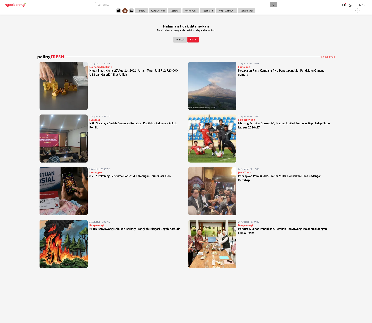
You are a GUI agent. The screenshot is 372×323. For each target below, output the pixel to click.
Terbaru (141, 10)
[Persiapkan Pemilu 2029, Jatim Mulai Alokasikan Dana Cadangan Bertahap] (212, 191)
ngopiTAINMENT (227, 10)
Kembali (180, 39)
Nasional (174, 10)
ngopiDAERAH (158, 10)
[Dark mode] (349, 5)
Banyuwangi (96, 225)
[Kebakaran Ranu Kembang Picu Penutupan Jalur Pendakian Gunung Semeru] (212, 86)
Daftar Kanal (246, 10)
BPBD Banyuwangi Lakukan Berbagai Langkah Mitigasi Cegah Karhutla (134, 229)
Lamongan (95, 172)
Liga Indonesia (246, 119)
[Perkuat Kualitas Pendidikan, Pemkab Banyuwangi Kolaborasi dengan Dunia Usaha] (212, 244)
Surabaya (94, 119)
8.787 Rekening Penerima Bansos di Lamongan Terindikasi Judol (130, 176)
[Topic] (131, 10)
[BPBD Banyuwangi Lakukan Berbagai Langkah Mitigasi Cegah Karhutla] (64, 244)
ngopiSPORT (191, 10)
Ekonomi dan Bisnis (100, 67)
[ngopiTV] (344, 5)
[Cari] (273, 4)
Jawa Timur (244, 172)
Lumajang (244, 67)
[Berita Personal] (125, 10)
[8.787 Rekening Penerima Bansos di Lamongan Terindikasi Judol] (64, 191)
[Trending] (118, 10)
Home (193, 39)
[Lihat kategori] (357, 10)
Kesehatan (208, 10)
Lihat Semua (328, 56)
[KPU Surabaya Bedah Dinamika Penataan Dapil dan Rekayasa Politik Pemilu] (64, 139)
